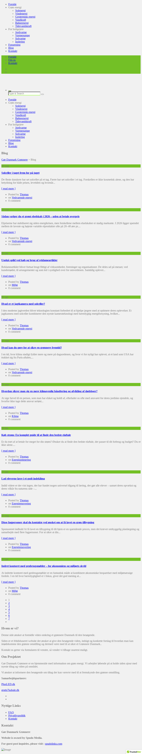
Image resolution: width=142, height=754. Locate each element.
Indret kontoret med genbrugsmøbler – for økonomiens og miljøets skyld (43, 566)
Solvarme (20, 38)
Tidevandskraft (23, 26)
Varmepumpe (22, 35)
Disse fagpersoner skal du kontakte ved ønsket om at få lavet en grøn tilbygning (47, 522)
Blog (11, 47)
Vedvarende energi (22, 197)
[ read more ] (8, 188)
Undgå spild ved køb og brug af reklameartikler (29, 260)
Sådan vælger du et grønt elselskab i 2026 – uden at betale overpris (40, 216)
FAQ (11, 712)
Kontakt (12, 50)
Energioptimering (21, 459)
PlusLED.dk (8, 684)
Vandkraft (20, 19)
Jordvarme (21, 32)
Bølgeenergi (22, 22)
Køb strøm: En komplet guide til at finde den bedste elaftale (36, 435)
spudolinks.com (53, 743)
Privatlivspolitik (16, 715)
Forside (12, 4)
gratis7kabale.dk (10, 690)
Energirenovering (21, 503)
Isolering (20, 41)
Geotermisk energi (25, 16)
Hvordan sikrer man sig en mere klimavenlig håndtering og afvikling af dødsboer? (49, 391)
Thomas (24, 194)
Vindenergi (21, 13)
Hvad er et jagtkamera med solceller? (23, 303)
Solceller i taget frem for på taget (20, 172)
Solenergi (20, 10)
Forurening (14, 44)
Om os (12, 59)
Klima (15, 416)
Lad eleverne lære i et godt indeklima (23, 478)
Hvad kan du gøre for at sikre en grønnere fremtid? (31, 347)
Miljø (15, 284)
